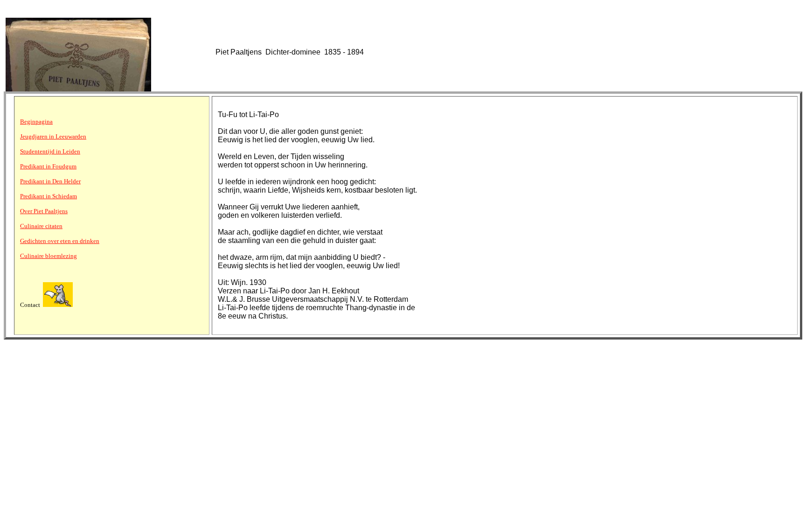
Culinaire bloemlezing (48, 255)
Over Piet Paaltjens (44, 211)
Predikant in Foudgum (48, 166)
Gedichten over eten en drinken (59, 240)
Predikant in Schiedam (48, 196)
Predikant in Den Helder (50, 181)
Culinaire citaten (41, 225)
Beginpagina (36, 121)
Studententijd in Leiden (50, 151)
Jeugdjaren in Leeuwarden (53, 136)
